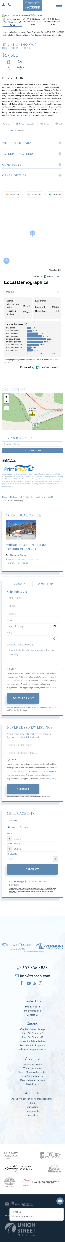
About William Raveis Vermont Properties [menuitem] (32, 1098)
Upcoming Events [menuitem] (32, 1063)
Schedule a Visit (45, 584)
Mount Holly (40, 497)
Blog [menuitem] (32, 1102)
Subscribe (23, 789)
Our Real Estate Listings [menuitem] (32, 1029)
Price (9, 833)
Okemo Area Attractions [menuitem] (32, 1080)
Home (4, 497)
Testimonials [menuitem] (32, 1110)
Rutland (28, 497)
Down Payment (14, 844)
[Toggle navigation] (59, 5)
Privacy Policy (51, 688)
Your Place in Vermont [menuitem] (33, 1076)
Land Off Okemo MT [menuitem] (32, 1037)
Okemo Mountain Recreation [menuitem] (32, 1072)
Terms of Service (16, 710)
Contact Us (11, 563)
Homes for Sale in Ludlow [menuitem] (33, 1041)
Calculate (32, 869)
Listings (13, 497)
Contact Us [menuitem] (32, 1114)
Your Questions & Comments (20, 645)
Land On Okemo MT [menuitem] (32, 1033)
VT (21, 497)
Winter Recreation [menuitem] (32, 1067)
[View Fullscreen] (6, 408)
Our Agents (23, 563)
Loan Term (12, 821)
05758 (50, 497)
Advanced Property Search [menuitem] (32, 1049)
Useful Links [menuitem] (32, 1084)
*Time (9, 633)
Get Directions (32, 450)
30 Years (14, 828)
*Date (9, 620)
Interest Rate (13, 854)
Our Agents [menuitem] (32, 1106)
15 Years (26, 828)
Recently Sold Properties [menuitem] (32, 1045)
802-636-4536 (8, 4)
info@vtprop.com (34, 975)
